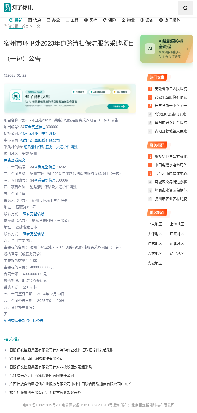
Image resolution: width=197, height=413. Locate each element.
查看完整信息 (35, 127)
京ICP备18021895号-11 (42, 405)
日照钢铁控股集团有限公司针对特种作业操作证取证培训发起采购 (61, 350)
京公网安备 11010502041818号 (87, 405)
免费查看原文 (14, 160)
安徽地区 (155, 263)
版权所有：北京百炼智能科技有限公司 (143, 405)
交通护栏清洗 (67, 147)
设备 (149, 20)
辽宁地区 (177, 253)
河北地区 (177, 243)
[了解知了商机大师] (70, 98)
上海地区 (177, 224)
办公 (56, 20)
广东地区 (177, 234)
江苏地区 (155, 243)
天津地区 (155, 234)
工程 (75, 20)
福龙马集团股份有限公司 (40, 140)
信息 (37, 20)
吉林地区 (155, 253)
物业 (131, 20)
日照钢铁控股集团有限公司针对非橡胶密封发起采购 (50, 367)
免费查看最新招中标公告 (23, 321)
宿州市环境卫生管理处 (38, 133)
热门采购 (172, 20)
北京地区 (155, 224)
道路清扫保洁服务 (38, 147)
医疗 (93, 20)
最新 (18, 20)
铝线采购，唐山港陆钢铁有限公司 (36, 358)
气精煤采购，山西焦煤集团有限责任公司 (41, 375)
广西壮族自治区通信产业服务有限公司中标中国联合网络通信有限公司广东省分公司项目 (79, 384)
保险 (112, 20)
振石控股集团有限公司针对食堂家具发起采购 (45, 392)
